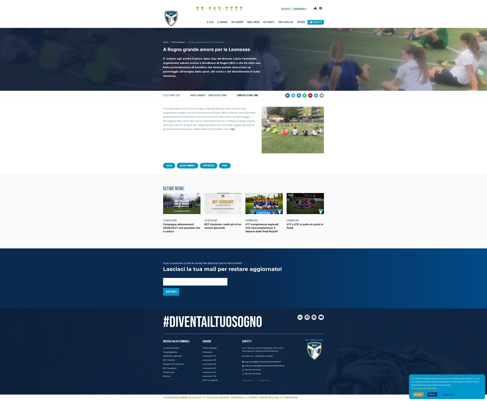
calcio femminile (187, 165)
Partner (301, 22)
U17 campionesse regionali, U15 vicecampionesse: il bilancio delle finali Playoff (262, 228)
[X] (293, 95)
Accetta (418, 394)
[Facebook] (287, 95)
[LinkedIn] (299, 95)
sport (225, 165)
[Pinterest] (310, 95)
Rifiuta (432, 394)
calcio (169, 165)
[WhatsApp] (304, 95)
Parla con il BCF (285, 22)
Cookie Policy (418, 388)
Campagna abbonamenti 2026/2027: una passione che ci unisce (181, 228)
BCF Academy (237, 22)
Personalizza (449, 394)
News (210, 95)
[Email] (321, 95)
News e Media (253, 22)
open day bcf (208, 165)
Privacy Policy (430, 388)
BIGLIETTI (318, 22)
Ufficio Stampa (178, 42)
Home (165, 42)
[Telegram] (316, 95)
